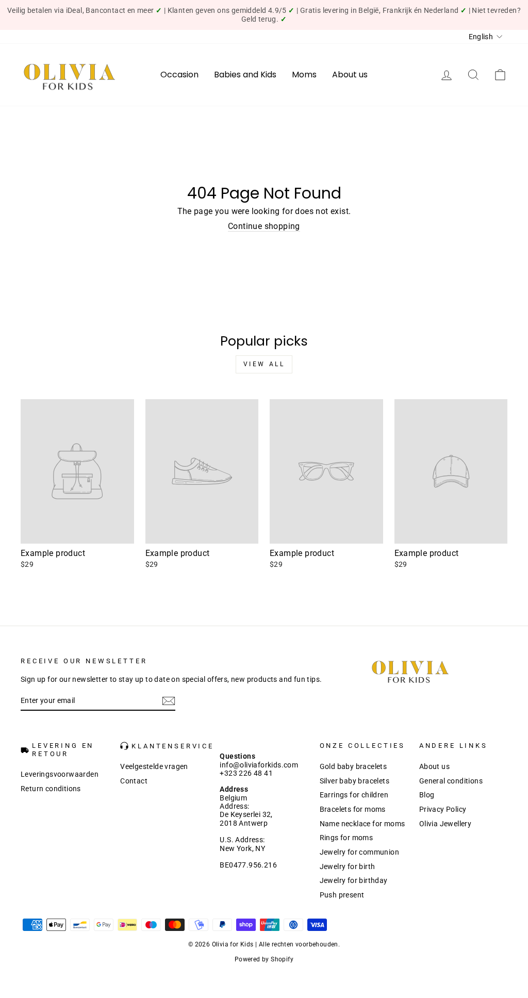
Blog (427, 795)
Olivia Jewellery (445, 824)
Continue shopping (264, 226)
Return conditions (51, 788)
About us (350, 74)
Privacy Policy (443, 809)
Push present (342, 895)
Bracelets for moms (353, 809)
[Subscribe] (168, 701)
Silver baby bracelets (354, 781)
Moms (304, 74)
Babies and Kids (245, 74)
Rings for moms (346, 837)
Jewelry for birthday (354, 880)
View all (264, 364)
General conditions (451, 781)
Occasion (179, 74)
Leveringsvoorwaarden (59, 774)
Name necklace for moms (362, 824)
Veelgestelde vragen (154, 766)
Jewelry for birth (347, 866)
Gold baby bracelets (353, 766)
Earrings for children (354, 795)
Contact (133, 781)
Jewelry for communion (359, 852)
